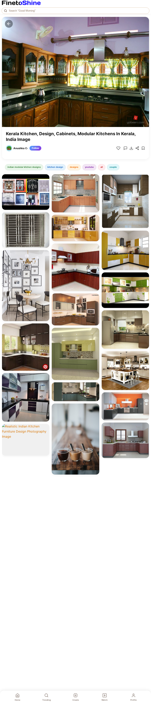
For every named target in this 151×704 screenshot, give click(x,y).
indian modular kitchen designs (24, 167)
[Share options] (45, 178)
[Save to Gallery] (45, 185)
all (101, 167)
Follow (35, 148)
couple (113, 167)
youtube (89, 167)
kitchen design (55, 167)
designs (74, 167)
